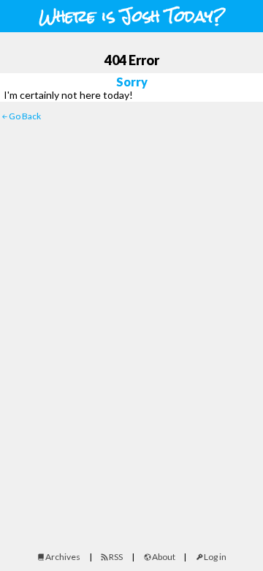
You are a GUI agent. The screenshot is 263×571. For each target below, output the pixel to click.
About (163, 556)
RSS (116, 556)
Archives (62, 556)
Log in (215, 556)
